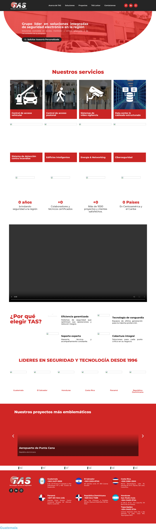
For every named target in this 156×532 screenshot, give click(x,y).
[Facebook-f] (126, 5)
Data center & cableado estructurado (128, 114)
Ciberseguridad (123, 157)
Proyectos (83, 5)
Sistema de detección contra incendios (24, 157)
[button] (13, 436)
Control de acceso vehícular (22, 114)
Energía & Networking (93, 157)
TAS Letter (95, 5)
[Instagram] (136, 5)
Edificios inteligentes (58, 157)
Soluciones (69, 5)
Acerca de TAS (55, 5)
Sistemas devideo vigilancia (89, 114)
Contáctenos (109, 5)
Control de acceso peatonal (56, 114)
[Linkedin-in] (131, 5)
